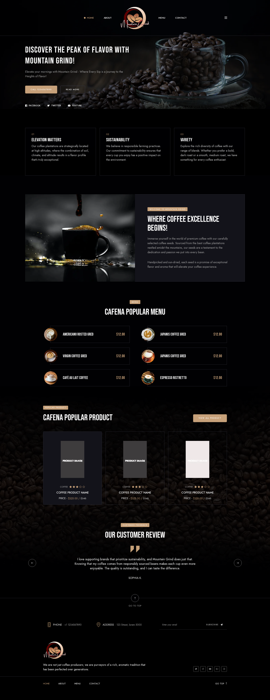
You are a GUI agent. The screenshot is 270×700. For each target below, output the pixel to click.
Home (90, 18)
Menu (161, 18)
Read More (73, 89)
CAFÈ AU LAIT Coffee (75, 377)
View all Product (210, 418)
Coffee (64, 486)
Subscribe (213, 624)
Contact (181, 18)
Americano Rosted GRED (78, 334)
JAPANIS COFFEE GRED (173, 334)
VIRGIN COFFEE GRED (75, 356)
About (108, 18)
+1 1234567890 (73, 625)
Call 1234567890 (41, 89)
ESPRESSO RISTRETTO (173, 377)
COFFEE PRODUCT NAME (72, 493)
